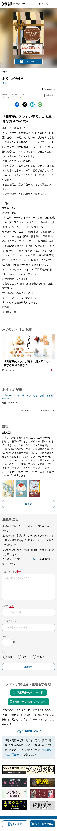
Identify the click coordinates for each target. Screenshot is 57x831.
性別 (4, 652)
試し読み (31, 62)
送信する (28, 667)
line (40, 104)
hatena (32, 104)
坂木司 (5, 83)
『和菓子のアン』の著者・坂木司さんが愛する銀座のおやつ (27, 397)
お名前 (5, 606)
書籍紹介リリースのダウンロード (30, 702)
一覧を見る (28, 504)
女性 (25, 657)
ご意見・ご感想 (9, 572)
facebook (17, 104)
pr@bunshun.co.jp (28, 731)
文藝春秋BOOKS (13, 4)
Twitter (24, 104)
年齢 (4, 636)
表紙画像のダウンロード (30, 692)
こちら (33, 559)
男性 (10, 657)
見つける (43, 4)
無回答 (40, 657)
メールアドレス (9, 621)
